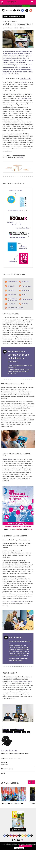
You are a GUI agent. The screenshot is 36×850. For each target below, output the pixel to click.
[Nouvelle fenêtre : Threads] (31, 835)
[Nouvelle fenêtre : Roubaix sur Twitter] (7, 835)
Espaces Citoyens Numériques (22, 681)
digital (13, 729)
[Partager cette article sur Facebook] (22, 10)
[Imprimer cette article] (14, 10)
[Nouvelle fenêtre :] (13, 835)
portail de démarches (23, 98)
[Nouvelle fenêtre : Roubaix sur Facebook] (4, 835)
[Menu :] (31, 2)
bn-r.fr (3, 773)
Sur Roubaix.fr (4, 764)
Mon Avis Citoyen (8, 459)
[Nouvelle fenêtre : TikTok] (19, 835)
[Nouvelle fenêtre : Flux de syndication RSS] (25, 835)
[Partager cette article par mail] (18, 11)
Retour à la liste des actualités (13, 16)
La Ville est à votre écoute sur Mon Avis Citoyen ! (15, 753)
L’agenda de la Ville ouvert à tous (10, 758)
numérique (20, 729)
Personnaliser (19, 848)
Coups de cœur (8, 10)
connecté (6, 729)
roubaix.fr (25, 78)
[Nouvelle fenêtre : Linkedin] (28, 835)
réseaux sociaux (7, 732)
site (24, 732)
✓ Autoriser (26, 6)
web (28, 732)
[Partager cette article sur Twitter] (26, 10)
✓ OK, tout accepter (25, 846)
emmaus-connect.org (18, 601)
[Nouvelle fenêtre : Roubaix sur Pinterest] (16, 835)
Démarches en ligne (7, 768)
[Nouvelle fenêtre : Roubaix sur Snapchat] (22, 835)
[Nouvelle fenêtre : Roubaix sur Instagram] (10, 835)
